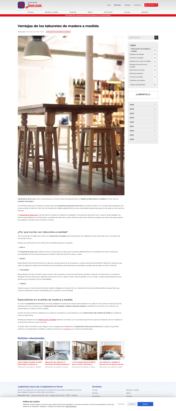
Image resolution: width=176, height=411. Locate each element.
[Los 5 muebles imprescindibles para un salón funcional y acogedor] (84, 350)
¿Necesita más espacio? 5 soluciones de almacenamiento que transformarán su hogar (57, 363)
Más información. (71, 406)
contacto (67, 329)
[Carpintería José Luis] (30, 5)
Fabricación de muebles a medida (58, 32)
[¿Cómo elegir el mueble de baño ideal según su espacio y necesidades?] (30, 350)
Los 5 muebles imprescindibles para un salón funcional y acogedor (84, 363)
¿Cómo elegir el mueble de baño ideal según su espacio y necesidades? (30, 363)
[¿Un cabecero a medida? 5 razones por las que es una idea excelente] (111, 350)
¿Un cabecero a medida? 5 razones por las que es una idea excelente (111, 363)
